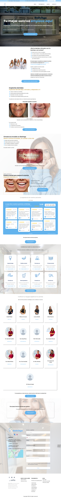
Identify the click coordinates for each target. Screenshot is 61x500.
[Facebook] (14, 434)
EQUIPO (48, 4)
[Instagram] (17, 434)
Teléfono (28, 435)
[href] (15, 454)
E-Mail (27, 440)
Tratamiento (29, 450)
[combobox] (27, 437)
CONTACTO (54, 4)
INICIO (35, 4)
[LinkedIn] (12, 477)
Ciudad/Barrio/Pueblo (30, 445)
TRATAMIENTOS (41, 4)
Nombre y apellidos (30, 430)
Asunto (27, 456)
